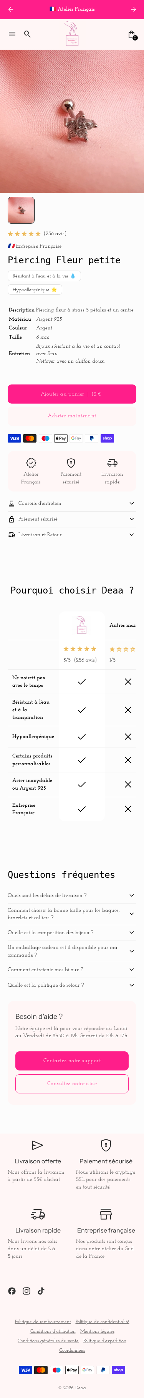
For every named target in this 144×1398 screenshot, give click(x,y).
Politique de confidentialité (102, 1322)
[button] (21, 210)
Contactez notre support (72, 1061)
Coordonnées (72, 1350)
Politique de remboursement (43, 1322)
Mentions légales (97, 1331)
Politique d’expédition (104, 1341)
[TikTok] (41, 1291)
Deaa (80, 1388)
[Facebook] (12, 1291)
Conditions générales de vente (48, 1341)
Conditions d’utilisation (53, 1331)
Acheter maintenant (72, 416)
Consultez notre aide (72, 1084)
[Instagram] (26, 1291)
